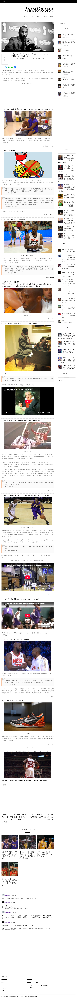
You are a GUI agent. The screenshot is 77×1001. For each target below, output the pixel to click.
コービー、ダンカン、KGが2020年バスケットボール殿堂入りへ (9, 882)
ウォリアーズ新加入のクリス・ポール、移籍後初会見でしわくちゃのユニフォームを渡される (66, 159)
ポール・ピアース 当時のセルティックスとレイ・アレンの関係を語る (68, 94)
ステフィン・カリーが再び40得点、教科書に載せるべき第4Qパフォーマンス (68, 86)
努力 (37, 58)
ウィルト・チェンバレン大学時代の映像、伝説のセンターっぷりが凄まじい (42, 817)
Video (45, 16)
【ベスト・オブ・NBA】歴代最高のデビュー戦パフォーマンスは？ (68, 300)
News (38, 16)
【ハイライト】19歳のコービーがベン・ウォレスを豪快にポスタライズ (27, 855)
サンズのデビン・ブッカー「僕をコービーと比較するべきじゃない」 (10, 855)
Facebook (69, 1)
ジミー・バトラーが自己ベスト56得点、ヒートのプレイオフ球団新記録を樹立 (66, 204)
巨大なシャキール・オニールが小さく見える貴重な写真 (68, 308)
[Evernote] (0, 9)
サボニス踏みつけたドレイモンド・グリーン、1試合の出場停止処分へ (69, 221)
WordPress (20, 996)
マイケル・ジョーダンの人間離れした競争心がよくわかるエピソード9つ (25, 780)
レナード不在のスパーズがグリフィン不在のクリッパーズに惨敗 (69, 367)
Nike (28, 733)
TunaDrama (5, 996)
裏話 (39, 58)
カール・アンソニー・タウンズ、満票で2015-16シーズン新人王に (66, 352)
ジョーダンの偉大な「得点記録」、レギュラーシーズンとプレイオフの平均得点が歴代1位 (66, 336)
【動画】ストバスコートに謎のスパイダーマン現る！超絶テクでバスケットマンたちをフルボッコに (14, 818)
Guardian (51, 277)
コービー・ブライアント (20, 58)
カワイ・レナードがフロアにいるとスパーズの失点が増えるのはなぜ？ (68, 57)
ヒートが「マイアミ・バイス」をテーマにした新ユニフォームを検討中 (66, 344)
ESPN (51, 214)
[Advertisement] (28, 95)
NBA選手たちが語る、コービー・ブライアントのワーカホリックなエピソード (68, 274)
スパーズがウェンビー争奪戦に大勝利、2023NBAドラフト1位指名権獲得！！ (66, 178)
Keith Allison (26, 527)
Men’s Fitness (49, 146)
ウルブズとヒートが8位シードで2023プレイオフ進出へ (69, 228)
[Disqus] (28, 912)
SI (52, 318)
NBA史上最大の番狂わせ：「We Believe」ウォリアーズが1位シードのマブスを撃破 (68, 71)
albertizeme (26, 255)
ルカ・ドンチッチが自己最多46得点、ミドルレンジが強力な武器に (68, 42)
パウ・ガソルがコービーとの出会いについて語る (44, 854)
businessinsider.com (14, 785)
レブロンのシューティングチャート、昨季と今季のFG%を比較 (68, 266)
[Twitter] (0, 8)
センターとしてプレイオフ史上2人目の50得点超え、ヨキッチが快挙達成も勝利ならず (66, 188)
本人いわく (5, 373)
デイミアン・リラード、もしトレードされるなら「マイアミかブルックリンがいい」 (66, 169)
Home (25, 16)
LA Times (51, 696)
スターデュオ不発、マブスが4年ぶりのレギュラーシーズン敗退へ (69, 236)
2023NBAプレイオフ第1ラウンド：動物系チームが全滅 (69, 196)
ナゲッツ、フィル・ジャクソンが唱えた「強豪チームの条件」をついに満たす (66, 360)
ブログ (32, 16)
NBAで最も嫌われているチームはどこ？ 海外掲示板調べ (68, 315)
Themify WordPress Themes (30, 996)
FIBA (51, 16)
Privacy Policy (5, 988)
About (3, 990)
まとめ (12, 58)
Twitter (59, 1)
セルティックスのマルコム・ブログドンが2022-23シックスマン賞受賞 (69, 213)
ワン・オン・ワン (31, 58)
